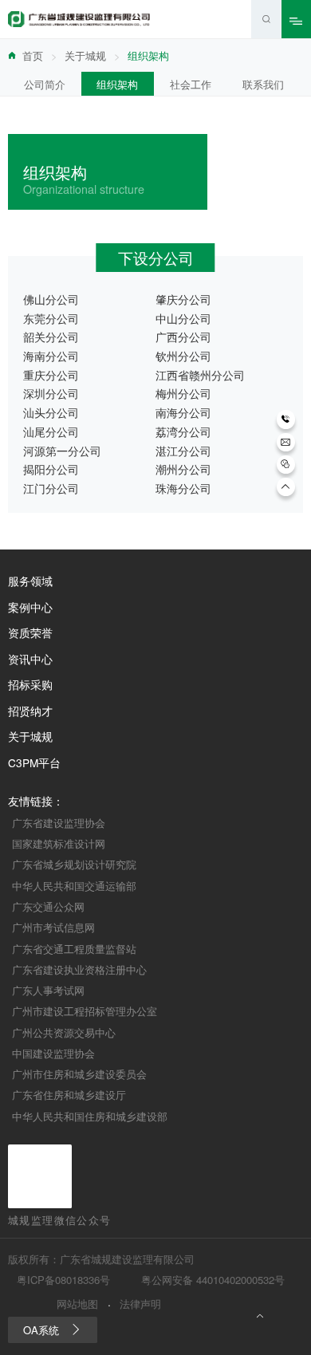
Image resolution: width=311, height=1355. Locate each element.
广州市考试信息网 (53, 927)
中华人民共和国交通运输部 (74, 885)
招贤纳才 (30, 711)
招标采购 (30, 685)
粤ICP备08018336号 (63, 1279)
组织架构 (117, 84)
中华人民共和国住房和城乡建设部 (89, 1116)
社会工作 (190, 84)
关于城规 (85, 55)
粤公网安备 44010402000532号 (213, 1279)
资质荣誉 (30, 633)
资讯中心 (30, 659)
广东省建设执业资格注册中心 (79, 969)
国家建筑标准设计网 (58, 843)
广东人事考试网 (48, 990)
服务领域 (30, 581)
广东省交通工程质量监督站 (74, 948)
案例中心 (30, 607)
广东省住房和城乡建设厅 (69, 1094)
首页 (32, 55)
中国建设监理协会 (53, 1053)
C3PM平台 (34, 763)
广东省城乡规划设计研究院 (74, 864)
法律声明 (140, 1304)
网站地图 (77, 1304)
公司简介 (44, 84)
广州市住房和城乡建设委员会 (79, 1073)
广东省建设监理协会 (58, 822)
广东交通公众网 (48, 906)
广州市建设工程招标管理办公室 (84, 1010)
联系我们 (263, 84)
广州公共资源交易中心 (64, 1032)
